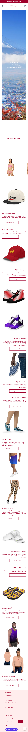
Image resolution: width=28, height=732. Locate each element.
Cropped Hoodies (10, 685)
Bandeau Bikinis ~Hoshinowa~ (11, 178)
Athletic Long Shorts (10, 448)
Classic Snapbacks (10, 222)
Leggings (10, 518)
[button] (25, 6)
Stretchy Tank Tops (10, 617)
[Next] (16, 183)
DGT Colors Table (9, 707)
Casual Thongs (18, 575)
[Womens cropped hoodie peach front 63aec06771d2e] (14, 660)
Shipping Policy (8, 700)
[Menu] (2, 6)
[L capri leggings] (14, 492)
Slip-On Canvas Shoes (17, 391)
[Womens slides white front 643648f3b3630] (14, 535)
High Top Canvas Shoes (18, 279)
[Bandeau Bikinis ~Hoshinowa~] (11, 167)
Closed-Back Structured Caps (10, 236)
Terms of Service (9, 695)
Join (20, 721)
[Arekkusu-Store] (13, 6)
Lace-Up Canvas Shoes (18, 406)
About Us (7, 709)
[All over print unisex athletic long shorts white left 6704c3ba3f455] (14, 465)
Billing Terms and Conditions (11, 702)
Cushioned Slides (17, 560)
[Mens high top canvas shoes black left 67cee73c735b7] (14, 296)
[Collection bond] (14, 253)
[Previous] (12, 183)
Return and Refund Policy (10, 698)
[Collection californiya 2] (14, 197)
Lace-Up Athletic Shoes (18, 348)
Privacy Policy (8, 705)
